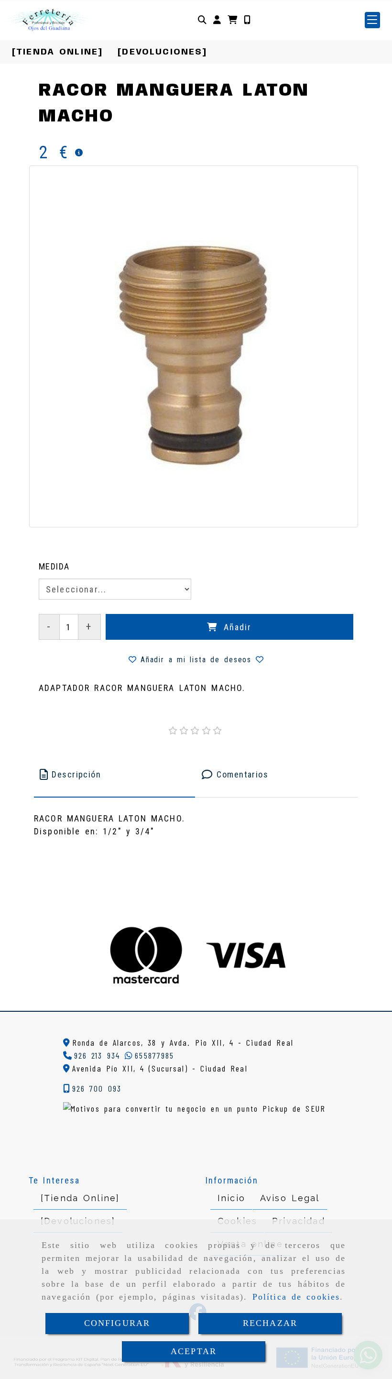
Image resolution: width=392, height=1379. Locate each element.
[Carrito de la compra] (232, 20)
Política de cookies (296, 1297)
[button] (217, 20)
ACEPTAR (194, 1351)
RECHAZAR (270, 1323)
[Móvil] (247, 20)
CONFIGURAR (117, 1323)
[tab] (114, 774)
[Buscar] (202, 20)
